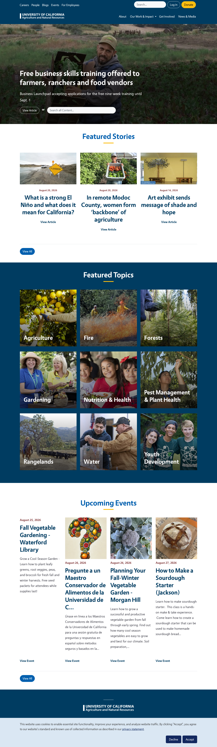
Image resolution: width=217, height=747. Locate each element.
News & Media (187, 16)
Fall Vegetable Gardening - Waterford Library (37, 538)
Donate (188, 5)
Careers (24, 5)
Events (55, 5)
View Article (30, 110)
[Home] (42, 16)
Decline (173, 739)
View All (27, 251)
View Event (27, 661)
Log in (173, 5)
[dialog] (108, 732)
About (122, 16)
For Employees (70, 5)
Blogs (45, 5)
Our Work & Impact (141, 16)
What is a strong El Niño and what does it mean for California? (48, 205)
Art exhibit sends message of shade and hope (169, 205)
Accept (190, 739)
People (35, 5)
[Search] (164, 4)
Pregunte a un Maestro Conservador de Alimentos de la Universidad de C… (85, 589)
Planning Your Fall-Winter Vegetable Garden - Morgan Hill (128, 585)
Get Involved (167, 16)
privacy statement (133, 729)
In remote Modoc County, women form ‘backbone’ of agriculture (108, 208)
